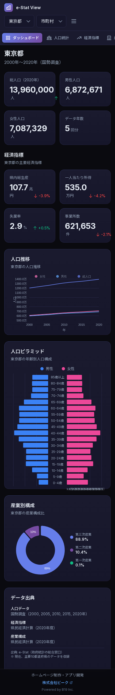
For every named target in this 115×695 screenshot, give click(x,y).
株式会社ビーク (55, 682)
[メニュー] (73, 21)
